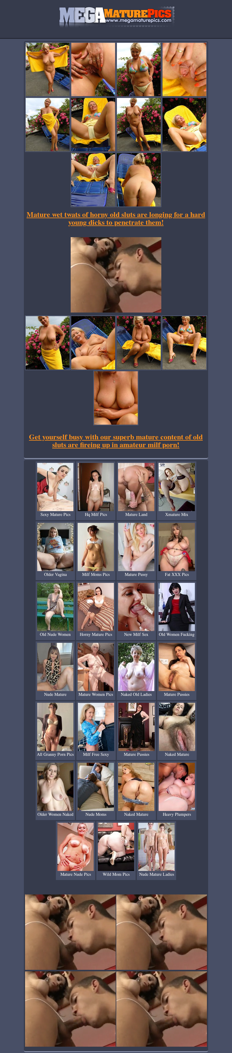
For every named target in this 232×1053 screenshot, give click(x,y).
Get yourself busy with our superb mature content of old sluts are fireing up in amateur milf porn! (116, 440)
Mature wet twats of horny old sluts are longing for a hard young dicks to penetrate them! (116, 218)
